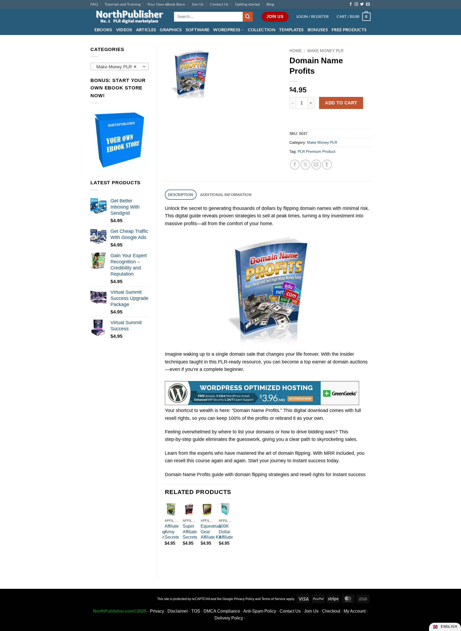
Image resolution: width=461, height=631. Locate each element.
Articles (146, 29)
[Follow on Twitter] (362, 4)
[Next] (231, 532)
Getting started (247, 4)
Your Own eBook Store (166, 4)
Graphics (171, 29)
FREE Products (349, 29)
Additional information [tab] (226, 194)
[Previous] (165, 532)
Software (198, 29)
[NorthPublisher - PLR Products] (128, 17)
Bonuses (318, 29)
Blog (270, 4)
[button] (312, 16)
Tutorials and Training (123, 4)
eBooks (103, 29)
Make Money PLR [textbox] (116, 66)
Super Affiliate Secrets (190, 532)
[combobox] (119, 66)
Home (295, 50)
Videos (124, 29)
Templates (291, 29)
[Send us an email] (367, 4)
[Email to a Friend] (316, 165)
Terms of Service (273, 599)
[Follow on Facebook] (350, 4)
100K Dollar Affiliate (226, 532)
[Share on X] (306, 165)
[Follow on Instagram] (356, 4)
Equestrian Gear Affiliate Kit (211, 532)
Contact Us (219, 4)
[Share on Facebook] (295, 165)
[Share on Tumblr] (327, 165)
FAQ (94, 4)
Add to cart (341, 102)
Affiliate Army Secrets (172, 532)
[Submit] (248, 17)
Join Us (198, 4)
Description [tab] (180, 194)
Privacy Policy (244, 599)
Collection (261, 29)
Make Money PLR (325, 50)
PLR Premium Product (316, 151)
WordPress (226, 29)
